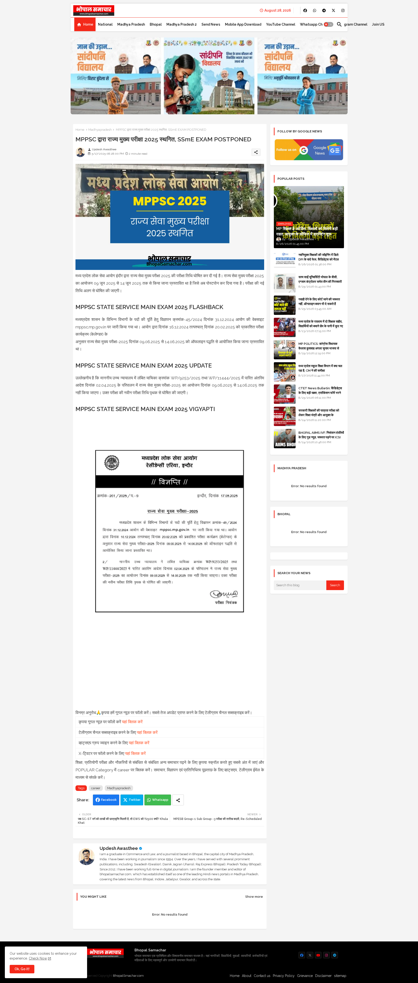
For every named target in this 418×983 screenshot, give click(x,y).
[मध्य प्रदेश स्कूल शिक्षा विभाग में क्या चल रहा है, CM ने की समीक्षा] (285, 372)
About (246, 976)
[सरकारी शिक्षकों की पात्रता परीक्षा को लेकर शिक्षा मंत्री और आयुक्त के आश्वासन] (285, 416)
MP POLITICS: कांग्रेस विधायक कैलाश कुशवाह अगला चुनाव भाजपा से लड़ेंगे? (319, 348)
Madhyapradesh (100, 129)
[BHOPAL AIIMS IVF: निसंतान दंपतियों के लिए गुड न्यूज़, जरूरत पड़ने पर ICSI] (285, 438)
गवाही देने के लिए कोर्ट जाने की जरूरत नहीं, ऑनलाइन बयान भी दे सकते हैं (319, 301)
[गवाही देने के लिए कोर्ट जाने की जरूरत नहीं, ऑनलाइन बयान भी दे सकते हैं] (285, 305)
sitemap (340, 976)
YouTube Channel (280, 24)
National (105, 24)
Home (88, 24)
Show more (254, 896)
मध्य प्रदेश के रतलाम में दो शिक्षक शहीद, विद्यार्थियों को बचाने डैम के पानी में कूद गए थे (321, 326)
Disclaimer (323, 976)
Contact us (262, 976)
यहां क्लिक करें (132, 721)
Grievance (305, 976)
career (95, 788)
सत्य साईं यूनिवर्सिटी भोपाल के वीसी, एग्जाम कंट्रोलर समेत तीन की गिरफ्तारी (320, 279)
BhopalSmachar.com (128, 975)
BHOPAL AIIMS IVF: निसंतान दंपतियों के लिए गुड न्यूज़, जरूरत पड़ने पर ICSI (321, 435)
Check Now (38, 958)
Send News (211, 24)
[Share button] (178, 800)
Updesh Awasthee (119, 848)
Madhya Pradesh (131, 24)
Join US (378, 24)
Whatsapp (160, 800)
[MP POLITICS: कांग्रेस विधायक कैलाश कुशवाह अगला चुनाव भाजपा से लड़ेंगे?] (285, 349)
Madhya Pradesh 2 (181, 24)
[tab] (85, 24)
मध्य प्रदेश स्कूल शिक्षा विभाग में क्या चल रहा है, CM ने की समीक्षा (320, 368)
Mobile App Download (243, 24)
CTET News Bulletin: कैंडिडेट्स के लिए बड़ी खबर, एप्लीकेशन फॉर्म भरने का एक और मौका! (320, 392)
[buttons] (305, 10)
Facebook (109, 800)
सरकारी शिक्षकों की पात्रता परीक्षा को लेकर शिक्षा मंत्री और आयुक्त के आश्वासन (319, 415)
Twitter (135, 800)
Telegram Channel (351, 24)
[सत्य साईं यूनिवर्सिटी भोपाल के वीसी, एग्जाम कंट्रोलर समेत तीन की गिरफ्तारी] (285, 283)
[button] (328, 24)
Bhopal (156, 24)
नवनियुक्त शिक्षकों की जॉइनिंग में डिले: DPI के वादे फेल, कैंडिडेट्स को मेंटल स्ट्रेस (319, 259)
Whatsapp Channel (316, 24)
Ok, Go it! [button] (22, 969)
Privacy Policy (284, 976)
